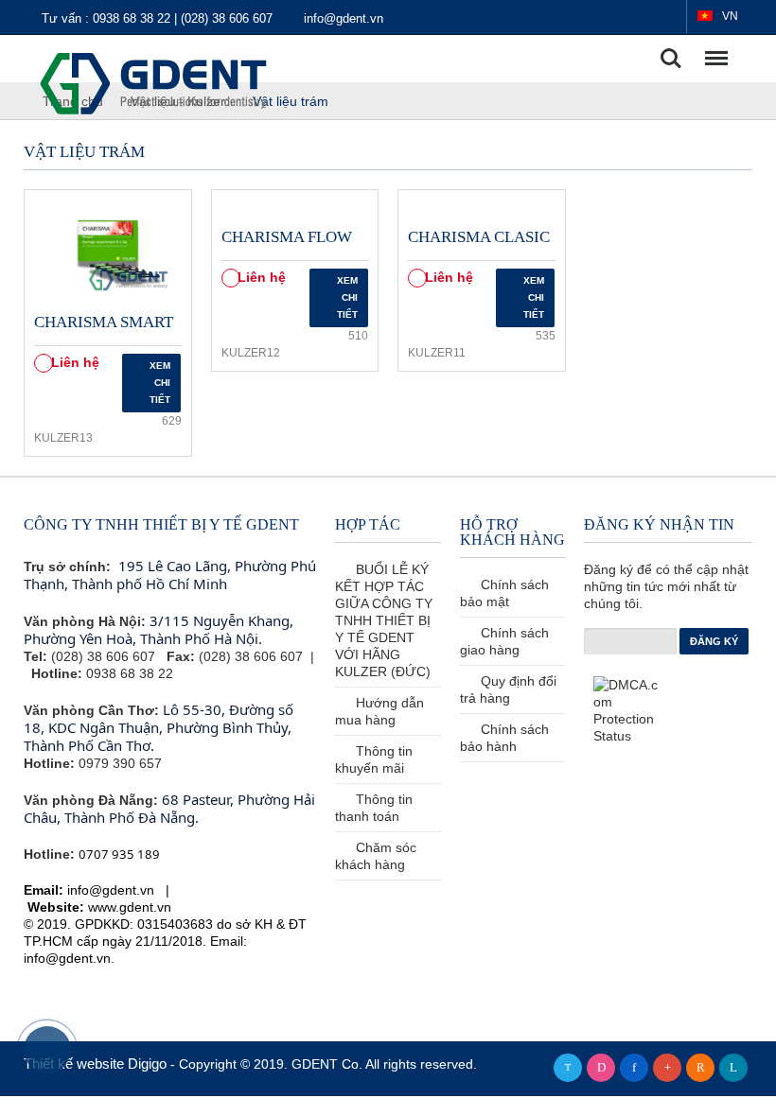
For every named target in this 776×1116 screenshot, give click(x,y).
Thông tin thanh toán (374, 808)
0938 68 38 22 (133, 18)
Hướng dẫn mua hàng (379, 711)
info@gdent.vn (343, 18)
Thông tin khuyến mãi (374, 759)
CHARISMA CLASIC (479, 237)
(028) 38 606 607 (228, 18)
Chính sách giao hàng (504, 641)
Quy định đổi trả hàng (508, 689)
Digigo (149, 1063)
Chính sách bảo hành (504, 738)
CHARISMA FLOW (286, 237)
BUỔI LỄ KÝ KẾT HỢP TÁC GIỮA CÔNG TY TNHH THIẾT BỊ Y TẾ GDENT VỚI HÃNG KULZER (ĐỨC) (383, 620)
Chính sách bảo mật (504, 593)
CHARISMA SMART (103, 322)
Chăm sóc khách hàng (375, 856)
